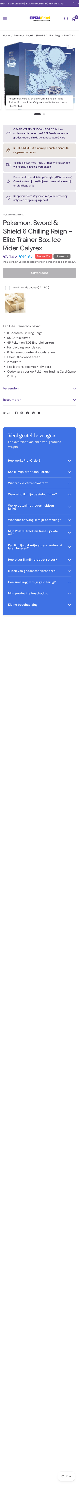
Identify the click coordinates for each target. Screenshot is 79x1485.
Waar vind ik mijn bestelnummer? (32, 494)
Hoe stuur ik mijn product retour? (32, 560)
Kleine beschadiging (23, 605)
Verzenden (11, 388)
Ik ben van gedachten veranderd (32, 571)
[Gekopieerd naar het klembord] (38, 413)
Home (6, 35)
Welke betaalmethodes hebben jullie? (31, 507)
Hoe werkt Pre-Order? (24, 461)
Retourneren (12, 400)
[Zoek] (66, 19)
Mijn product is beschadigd (28, 593)
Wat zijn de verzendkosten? (28, 483)
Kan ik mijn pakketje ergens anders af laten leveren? (35, 546)
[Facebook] (16, 413)
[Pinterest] (27, 413)
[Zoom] (70, 46)
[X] (21, 413)
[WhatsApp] (33, 413)
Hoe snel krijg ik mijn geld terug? (32, 582)
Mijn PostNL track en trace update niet (33, 532)
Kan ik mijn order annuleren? (29, 472)
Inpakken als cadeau (31, 287)
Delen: (7, 413)
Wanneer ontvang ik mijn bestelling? (34, 520)
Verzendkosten (27, 261)
